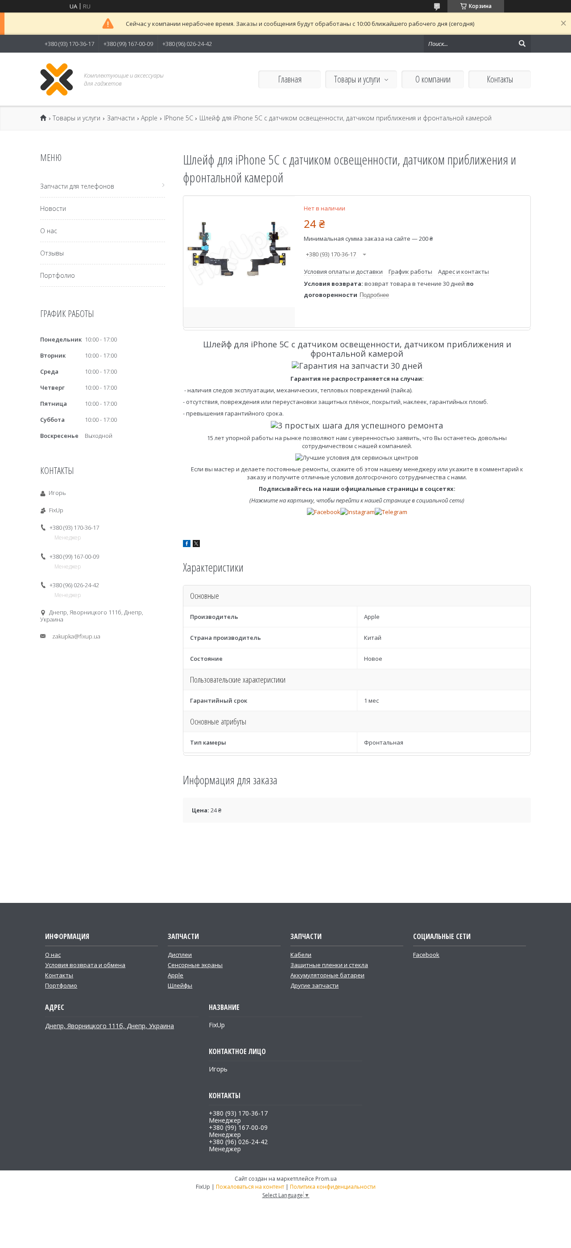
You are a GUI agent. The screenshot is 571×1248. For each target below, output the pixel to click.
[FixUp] (57, 79)
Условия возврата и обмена (85, 965)
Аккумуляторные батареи (327, 975)
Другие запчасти (314, 985)
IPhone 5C (178, 118)
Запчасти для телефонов (77, 186)
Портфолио (57, 275)
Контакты (500, 79)
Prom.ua (326, 1178)
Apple (149, 118)
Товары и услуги (357, 79)
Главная (290, 79)
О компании (433, 79)
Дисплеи (180, 955)
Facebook (426, 955)
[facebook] (186, 545)
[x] (196, 545)
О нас (48, 231)
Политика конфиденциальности (333, 1186)
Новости (53, 208)
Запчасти (121, 118)
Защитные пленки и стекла (329, 965)
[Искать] (522, 44)
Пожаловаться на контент (250, 1186)
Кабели (300, 955)
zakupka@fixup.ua (76, 636)
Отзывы (52, 253)
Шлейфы (180, 985)
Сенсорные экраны (195, 965)
